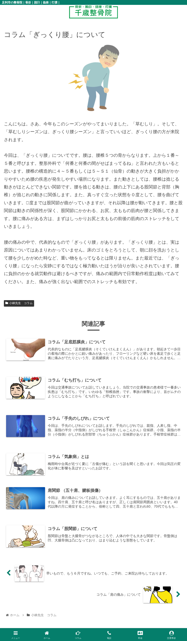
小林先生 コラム (21, 303)
